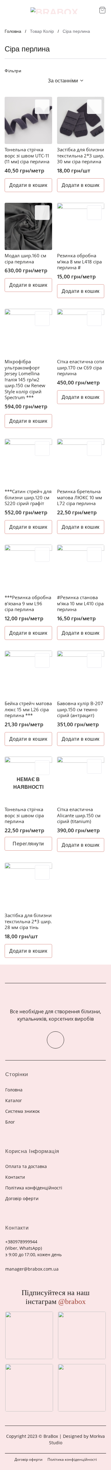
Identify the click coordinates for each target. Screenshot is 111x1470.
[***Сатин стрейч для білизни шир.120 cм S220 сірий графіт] (28, 462)
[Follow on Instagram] (55, 1040)
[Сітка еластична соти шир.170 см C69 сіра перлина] (81, 332)
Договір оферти (28, 1459)
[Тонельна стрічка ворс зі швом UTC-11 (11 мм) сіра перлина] (28, 120)
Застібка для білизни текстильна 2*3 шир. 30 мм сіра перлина (80, 155)
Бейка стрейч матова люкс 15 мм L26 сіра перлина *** (28, 709)
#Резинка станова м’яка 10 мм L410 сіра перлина (80, 603)
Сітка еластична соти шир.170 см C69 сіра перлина (80, 367)
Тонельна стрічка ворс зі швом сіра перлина (24, 815)
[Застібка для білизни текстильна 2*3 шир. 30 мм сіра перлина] (81, 120)
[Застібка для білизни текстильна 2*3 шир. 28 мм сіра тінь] (28, 886)
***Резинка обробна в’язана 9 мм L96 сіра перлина (28, 603)
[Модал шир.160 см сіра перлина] (28, 226)
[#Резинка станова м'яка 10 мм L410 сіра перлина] (81, 568)
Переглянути (28, 843)
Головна (13, 31)
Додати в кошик (28, 185)
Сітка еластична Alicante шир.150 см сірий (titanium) (79, 815)
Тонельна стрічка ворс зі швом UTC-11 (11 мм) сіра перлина (27, 155)
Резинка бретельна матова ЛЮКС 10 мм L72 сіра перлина (79, 497)
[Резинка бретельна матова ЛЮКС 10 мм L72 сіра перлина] (81, 462)
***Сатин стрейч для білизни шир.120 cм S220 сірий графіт (28, 497)
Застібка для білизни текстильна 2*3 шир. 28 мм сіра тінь (28, 921)
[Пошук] (92, 11)
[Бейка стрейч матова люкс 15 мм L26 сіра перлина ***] (28, 674)
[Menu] (8, 10)
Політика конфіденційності (72, 1459)
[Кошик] (102, 10)
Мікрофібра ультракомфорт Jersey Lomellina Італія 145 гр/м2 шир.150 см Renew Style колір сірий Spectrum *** (25, 379)
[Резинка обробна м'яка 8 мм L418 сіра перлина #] (81, 226)
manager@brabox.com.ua (32, 1269)
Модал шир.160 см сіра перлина (25, 259)
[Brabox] (54, 10)
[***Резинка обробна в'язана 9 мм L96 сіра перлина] (28, 568)
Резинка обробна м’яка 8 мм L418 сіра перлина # (79, 261)
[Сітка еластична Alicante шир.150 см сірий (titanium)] (81, 780)
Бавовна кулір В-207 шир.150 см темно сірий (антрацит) (80, 709)
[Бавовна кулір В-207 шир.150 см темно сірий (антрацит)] (81, 674)
